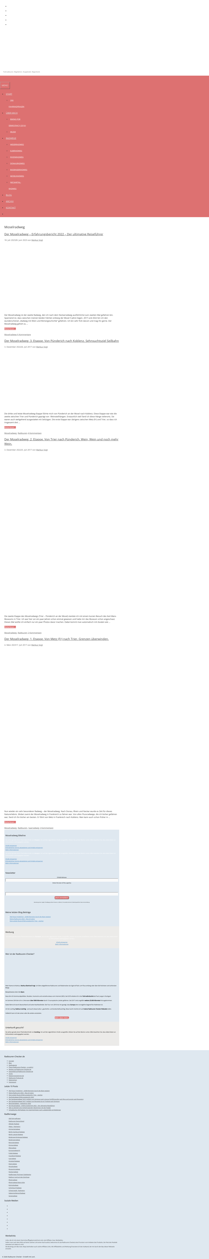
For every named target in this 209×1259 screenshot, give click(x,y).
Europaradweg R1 (14, 1150)
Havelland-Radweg (15, 1156)
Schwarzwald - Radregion (17, 1191)
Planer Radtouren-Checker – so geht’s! (21, 1067)
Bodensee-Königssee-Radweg (18, 1137)
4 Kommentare (34, 433)
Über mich (12, 112)
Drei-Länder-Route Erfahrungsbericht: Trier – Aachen (27, 921)
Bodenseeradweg (18, 169)
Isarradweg (12, 1159)
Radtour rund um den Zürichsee (19, 1177)
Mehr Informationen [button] (12, 850)
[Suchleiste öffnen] (1, 78)
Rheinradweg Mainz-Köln (17, 1182)
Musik (13, 132)
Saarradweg (33, 828)
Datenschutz (13, 1080)
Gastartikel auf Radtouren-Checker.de (21, 1071)
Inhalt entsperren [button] (11, 846)
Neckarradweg (13, 1172)
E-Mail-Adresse (62, 877)
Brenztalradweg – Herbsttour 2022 (20, 1103)
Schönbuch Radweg (15, 1188)
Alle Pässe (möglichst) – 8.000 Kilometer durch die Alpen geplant (30, 917)
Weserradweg (17, 144)
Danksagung (13, 1065)
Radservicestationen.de (16, 1076)
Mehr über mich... (62, 1018)
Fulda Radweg (13, 1153)
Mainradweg (13, 1164)
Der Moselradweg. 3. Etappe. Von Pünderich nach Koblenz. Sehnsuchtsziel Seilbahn (61, 341)
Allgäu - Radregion (14, 1127)
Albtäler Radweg (14, 1124)
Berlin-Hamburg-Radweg (17, 1132)
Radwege (11, 138)
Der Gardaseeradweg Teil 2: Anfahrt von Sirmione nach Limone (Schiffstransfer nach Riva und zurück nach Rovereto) (46, 1099)
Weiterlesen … (10, 329)
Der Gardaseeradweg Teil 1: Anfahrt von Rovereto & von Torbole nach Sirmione (34, 1101)
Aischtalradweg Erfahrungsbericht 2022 (21, 1097)
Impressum (12, 1082)
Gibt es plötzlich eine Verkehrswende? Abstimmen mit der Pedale (30, 1108)
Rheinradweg (17, 157)
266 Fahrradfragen (15, 1118)
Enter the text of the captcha (62, 883)
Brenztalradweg (14, 1143)
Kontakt (11, 207)
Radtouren (22, 433)
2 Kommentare (34, 632)
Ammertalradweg (14, 1129)
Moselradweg (17, 176)
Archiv (10, 201)
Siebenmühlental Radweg (17, 1193)
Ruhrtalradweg (13, 1185)
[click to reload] (62, 888)
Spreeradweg (13, 1196)
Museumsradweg (14, 1169)
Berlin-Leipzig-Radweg (16, 1134)
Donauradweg (17, 163)
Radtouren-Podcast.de (16, 1078)
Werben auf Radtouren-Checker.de (20, 1069)
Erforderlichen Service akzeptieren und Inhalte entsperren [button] (24, 848)
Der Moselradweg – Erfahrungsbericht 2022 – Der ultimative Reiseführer (53, 234)
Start (9, 94)
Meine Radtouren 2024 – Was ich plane (22, 919)
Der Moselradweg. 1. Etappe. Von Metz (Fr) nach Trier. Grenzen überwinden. (56, 639)
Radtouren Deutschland (16, 1121)
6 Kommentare (24, 334)
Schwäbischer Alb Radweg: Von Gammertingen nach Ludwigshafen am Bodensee (35, 1110)
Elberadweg (16, 151)
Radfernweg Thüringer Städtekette (20, 1175)
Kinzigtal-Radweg (14, 1161)
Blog (9, 195)
